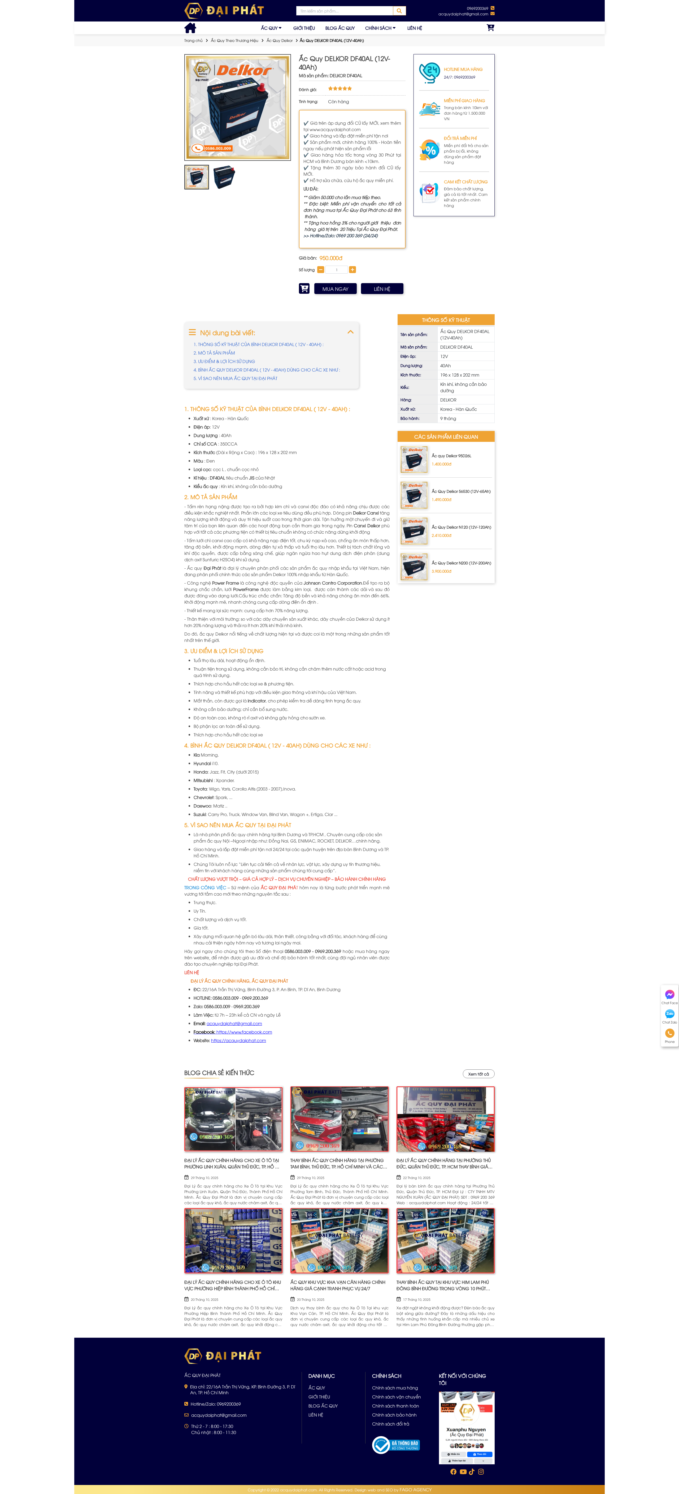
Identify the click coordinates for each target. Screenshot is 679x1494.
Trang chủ (193, 40)
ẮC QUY (269, 28)
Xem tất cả (478, 1073)
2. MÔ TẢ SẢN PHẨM (214, 353)
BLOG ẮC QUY (340, 28)
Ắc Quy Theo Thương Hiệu (234, 40)
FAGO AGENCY (416, 1489)
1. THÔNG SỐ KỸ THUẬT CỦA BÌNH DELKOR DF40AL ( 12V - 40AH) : (259, 344)
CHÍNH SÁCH (378, 28)
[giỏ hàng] (491, 28)
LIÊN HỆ (414, 28)
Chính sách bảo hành (394, 1415)
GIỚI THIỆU (304, 28)
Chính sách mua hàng (395, 1388)
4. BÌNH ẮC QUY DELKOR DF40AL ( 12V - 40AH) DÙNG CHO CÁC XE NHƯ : (267, 370)
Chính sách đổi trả (390, 1424)
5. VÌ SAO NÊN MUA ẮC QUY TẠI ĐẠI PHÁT (235, 378)
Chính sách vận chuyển (396, 1397)
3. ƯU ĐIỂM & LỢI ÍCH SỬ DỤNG (224, 361)
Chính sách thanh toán (395, 1406)
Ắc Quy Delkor (280, 40)
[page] (453, 1473)
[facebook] (467, 1427)
